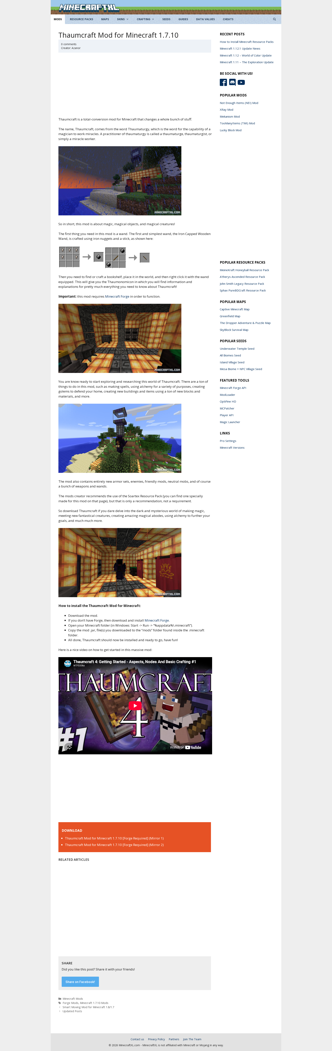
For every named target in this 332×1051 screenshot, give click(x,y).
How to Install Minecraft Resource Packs (247, 42)
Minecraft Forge (117, 296)
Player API (227, 415)
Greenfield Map (230, 316)
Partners (174, 1039)
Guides (183, 19)
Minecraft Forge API (233, 388)
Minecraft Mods (73, 998)
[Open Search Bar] (274, 19)
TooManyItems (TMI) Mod (237, 123)
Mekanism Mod (230, 116)
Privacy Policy (156, 1039)
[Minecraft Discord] (233, 85)
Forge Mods (70, 1003)
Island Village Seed (232, 362)
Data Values (205, 19)
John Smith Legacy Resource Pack (242, 284)
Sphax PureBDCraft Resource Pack (243, 290)
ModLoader (227, 395)
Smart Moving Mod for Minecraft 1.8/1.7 (88, 1007)
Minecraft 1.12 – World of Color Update (246, 55)
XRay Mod (226, 109)
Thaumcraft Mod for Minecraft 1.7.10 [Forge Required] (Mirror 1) (114, 838)
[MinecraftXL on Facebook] (224, 85)
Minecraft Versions (232, 447)
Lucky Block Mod (231, 130)
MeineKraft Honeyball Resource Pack (244, 270)
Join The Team (192, 1039)
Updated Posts (72, 1011)
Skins (121, 19)
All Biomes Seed (230, 355)
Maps (105, 19)
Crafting (143, 19)
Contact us (137, 1039)
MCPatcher (227, 408)
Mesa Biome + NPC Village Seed (241, 369)
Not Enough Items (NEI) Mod (239, 103)
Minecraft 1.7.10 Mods (94, 1003)
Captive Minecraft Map (235, 309)
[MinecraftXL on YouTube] (242, 85)
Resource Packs (81, 19)
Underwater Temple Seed (237, 348)
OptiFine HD (228, 401)
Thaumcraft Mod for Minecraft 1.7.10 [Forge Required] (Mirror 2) (114, 845)
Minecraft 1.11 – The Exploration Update (247, 62)
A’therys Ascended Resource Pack (242, 277)
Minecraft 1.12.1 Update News (240, 48)
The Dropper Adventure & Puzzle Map (245, 323)
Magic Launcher (230, 422)
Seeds (166, 19)
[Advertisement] (135, 87)
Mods (58, 19)
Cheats (228, 19)
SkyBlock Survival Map (234, 330)
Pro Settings (228, 441)
